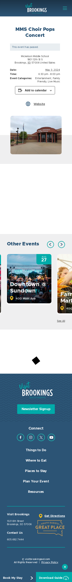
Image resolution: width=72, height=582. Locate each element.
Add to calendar (36, 90)
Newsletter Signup (36, 409)
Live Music (54, 81)
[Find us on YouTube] (51, 440)
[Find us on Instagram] (31, 440)
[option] (36, 135)
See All (61, 321)
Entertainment (43, 78)
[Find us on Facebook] (20, 440)
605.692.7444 (15, 539)
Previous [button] (50, 244)
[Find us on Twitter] (41, 440)
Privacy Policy (49, 562)
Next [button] (61, 244)
